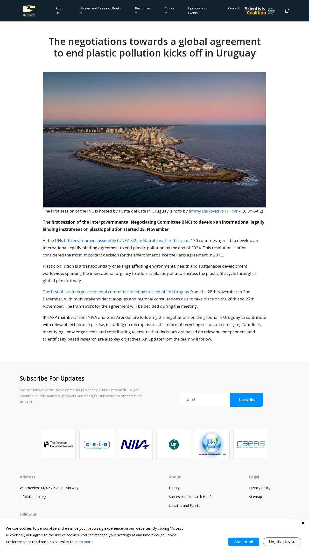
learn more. (84, 541)
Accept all (243, 541)
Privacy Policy (259, 487)
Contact (233, 8)
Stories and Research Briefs (101, 8)
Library (174, 487)
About (175, 477)
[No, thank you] (303, 522)
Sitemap (255, 496)
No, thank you (282, 541)
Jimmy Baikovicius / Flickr (213, 211)
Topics (169, 8)
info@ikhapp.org (33, 496)
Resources (143, 8)
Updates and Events (197, 10)
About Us (60, 10)
